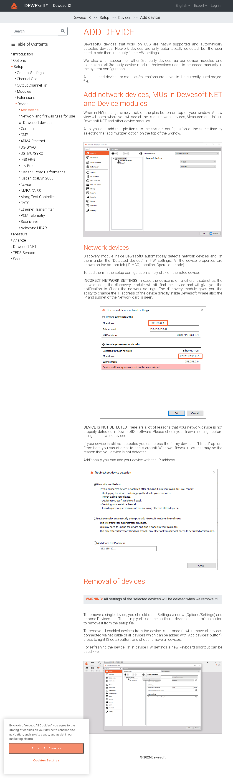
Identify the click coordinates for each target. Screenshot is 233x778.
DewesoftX (62, 5)
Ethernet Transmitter (37, 209)
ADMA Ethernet (33, 141)
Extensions (26, 97)
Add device (30, 110)
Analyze (19, 240)
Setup (104, 17)
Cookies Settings (46, 760)
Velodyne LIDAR (34, 228)
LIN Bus (27, 166)
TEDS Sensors (24, 253)
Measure (20, 234)
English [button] (181, 5)
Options (19, 60)
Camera (27, 129)
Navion (26, 184)
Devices (124, 17)
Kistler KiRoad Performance (43, 172)
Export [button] (199, 5)
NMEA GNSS (31, 191)
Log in (215, 5)
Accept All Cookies (46, 748)
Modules (24, 91)
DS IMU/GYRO (32, 153)
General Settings (30, 73)
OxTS (25, 203)
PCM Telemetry (33, 215)
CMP (24, 135)
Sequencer (22, 259)
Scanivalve (29, 221)
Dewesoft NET (24, 246)
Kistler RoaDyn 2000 (37, 178)
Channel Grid (27, 79)
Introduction (23, 54)
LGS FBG (28, 159)
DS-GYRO (28, 147)
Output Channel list (32, 85)
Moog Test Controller (38, 197)
